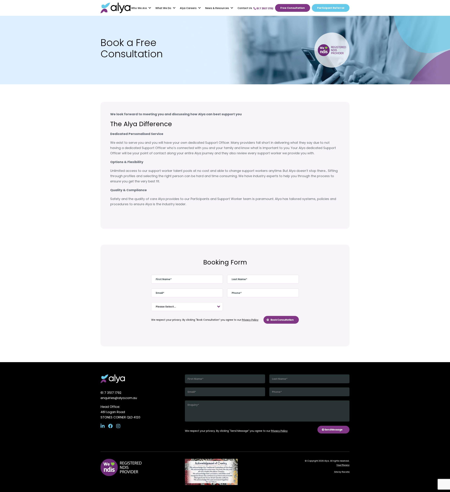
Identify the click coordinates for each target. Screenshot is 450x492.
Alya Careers (188, 8)
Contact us (244, 8)
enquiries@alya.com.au (119, 398)
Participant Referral (330, 8)
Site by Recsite (341, 471)
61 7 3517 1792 (111, 392)
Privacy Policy (250, 320)
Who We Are (139, 8)
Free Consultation (292, 8)
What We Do (163, 8)
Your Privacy (342, 465)
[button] (150, 8)
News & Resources (217, 8)
